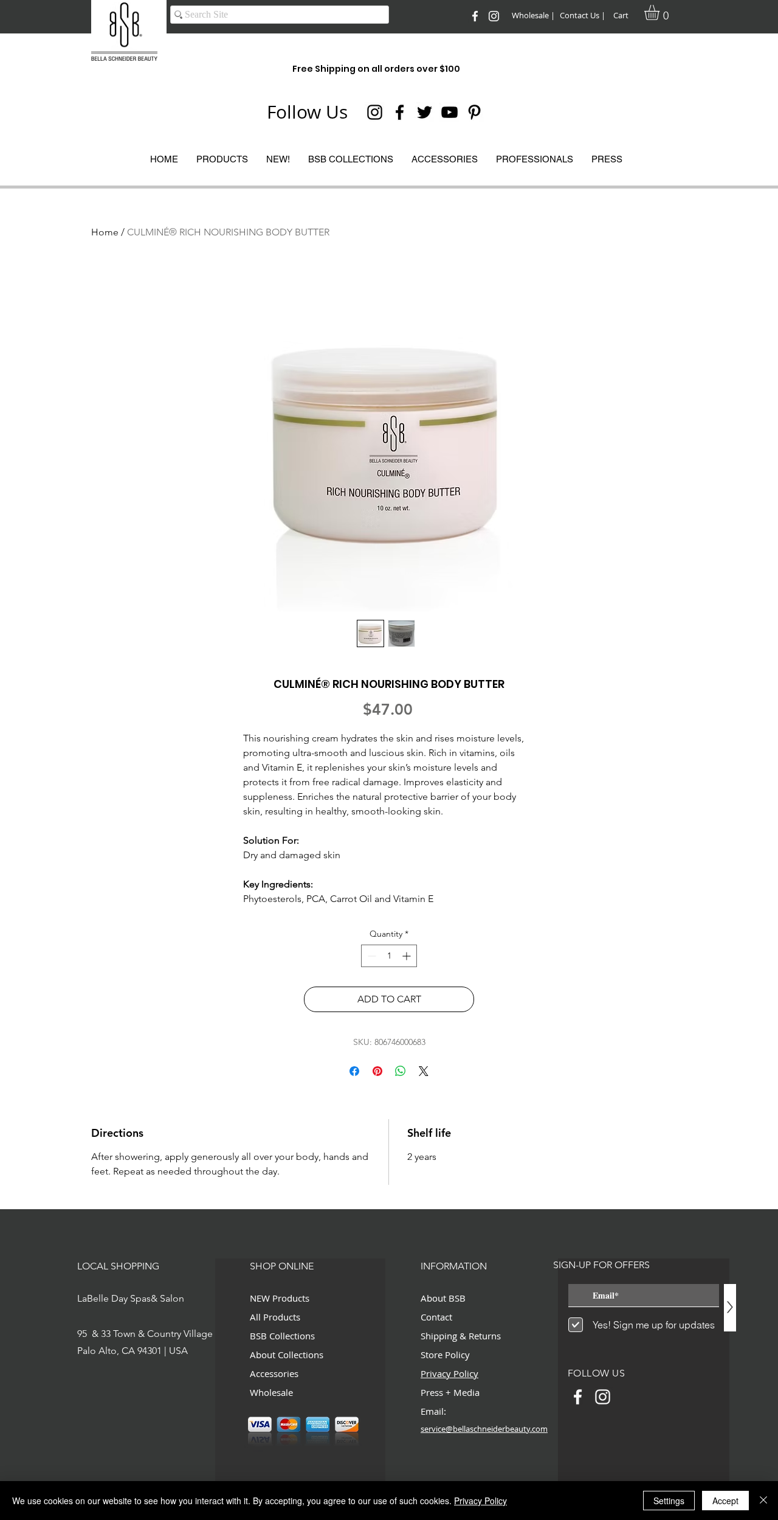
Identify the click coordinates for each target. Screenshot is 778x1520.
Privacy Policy (480, 1500)
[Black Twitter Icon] (425, 112)
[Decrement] (370, 955)
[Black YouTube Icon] (449, 112)
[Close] (763, 1500)
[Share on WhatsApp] (400, 1071)
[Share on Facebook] (354, 1071)
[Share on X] (423, 1071)
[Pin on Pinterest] (377, 1071)
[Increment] (407, 955)
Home (105, 232)
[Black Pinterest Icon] (474, 112)
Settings (668, 1500)
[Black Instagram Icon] (375, 112)
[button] (660, 12)
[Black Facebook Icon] (400, 112)
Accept (725, 1500)
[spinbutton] (389, 955)
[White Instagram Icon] (494, 16)
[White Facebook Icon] (475, 16)
